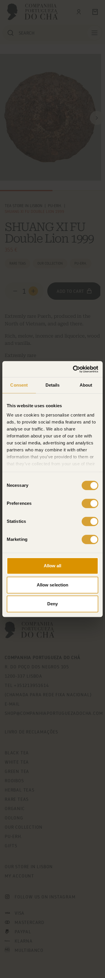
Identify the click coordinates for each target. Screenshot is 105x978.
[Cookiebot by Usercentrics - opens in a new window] (74, 369)
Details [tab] (53, 385)
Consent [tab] (19, 385)
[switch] (90, 503)
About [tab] (86, 385)
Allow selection (53, 584)
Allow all (53, 565)
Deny (52, 603)
